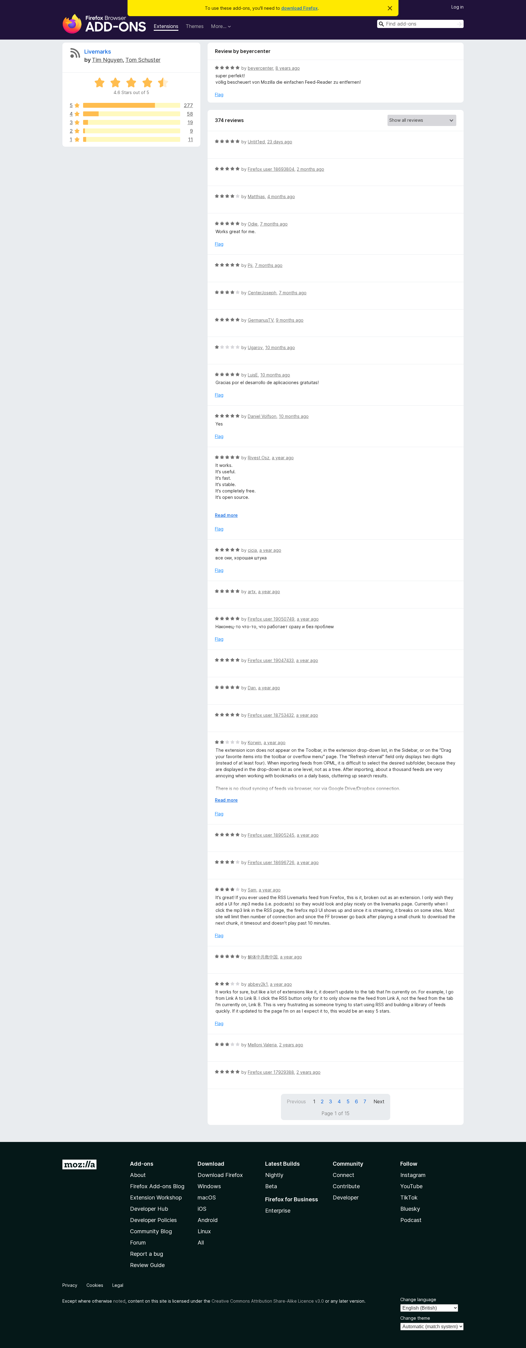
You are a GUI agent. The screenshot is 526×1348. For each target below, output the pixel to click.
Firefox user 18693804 (271, 169)
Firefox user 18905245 (271, 835)
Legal (117, 1285)
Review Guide (147, 1265)
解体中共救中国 (263, 956)
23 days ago (279, 141)
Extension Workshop (156, 1197)
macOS (207, 1197)
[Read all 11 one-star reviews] (131, 139)
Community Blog (151, 1231)
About (138, 1175)
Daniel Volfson (262, 416)
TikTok (409, 1197)
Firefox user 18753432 (271, 715)
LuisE (253, 374)
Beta (271, 1186)
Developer (346, 1197)
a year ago (283, 457)
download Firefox (299, 8)
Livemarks (97, 51)
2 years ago (291, 1044)
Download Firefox (220, 1175)
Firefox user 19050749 (271, 618)
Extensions (166, 26)
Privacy (69, 1285)
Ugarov (255, 347)
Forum (138, 1242)
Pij (250, 265)
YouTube (411, 1186)
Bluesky (410, 1209)
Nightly (274, 1175)
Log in (457, 6)
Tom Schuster (142, 60)
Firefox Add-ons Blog (157, 1186)
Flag (219, 94)
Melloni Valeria (262, 1044)
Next (378, 1101)
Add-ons (141, 1164)
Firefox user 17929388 (271, 1072)
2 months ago (310, 169)
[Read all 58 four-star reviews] (131, 113)
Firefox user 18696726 (271, 862)
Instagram (413, 1175)
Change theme (415, 1318)
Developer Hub (149, 1209)
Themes (195, 26)
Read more (226, 515)
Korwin (254, 742)
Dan (252, 687)
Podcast (411, 1220)
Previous (296, 1101)
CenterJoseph (262, 292)
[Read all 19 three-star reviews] (131, 122)
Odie (253, 223)
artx (252, 591)
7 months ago (274, 223)
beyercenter (260, 68)
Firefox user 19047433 (271, 660)
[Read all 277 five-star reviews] (131, 105)
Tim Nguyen (107, 60)
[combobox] (420, 24)
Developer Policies (153, 1220)
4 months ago (281, 196)
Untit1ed (256, 141)
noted (119, 1301)
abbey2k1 (258, 984)
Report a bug (146, 1254)
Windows (209, 1186)
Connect (343, 1175)
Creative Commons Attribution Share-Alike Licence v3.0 (268, 1301)
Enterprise (277, 1210)
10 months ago (280, 347)
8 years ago (287, 68)
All (201, 1242)
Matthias (256, 196)
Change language (418, 1299)
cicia (252, 550)
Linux (204, 1231)
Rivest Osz (258, 457)
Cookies (94, 1285)
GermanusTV (260, 320)
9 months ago (289, 320)
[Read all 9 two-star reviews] (131, 130)
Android (208, 1220)
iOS (202, 1209)
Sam (252, 889)
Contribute (346, 1186)
